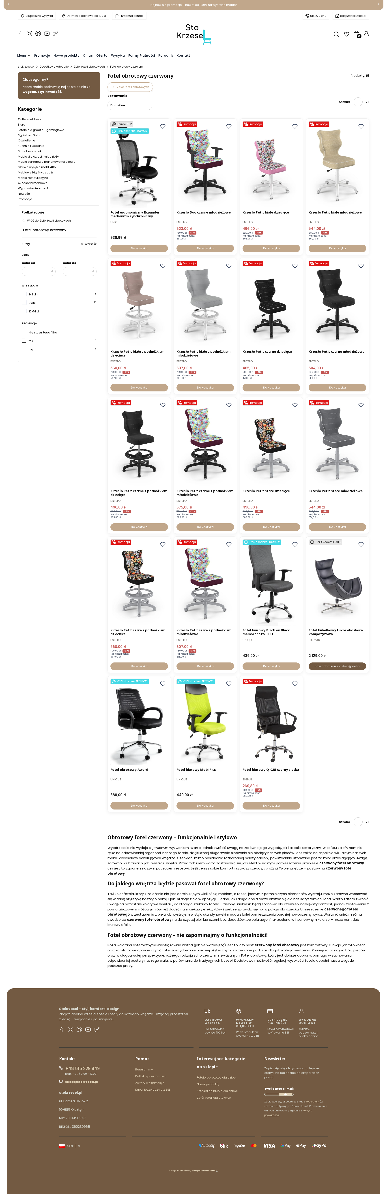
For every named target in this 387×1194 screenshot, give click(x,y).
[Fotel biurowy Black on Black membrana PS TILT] (271, 583)
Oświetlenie (26, 140)
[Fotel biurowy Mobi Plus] (205, 722)
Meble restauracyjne (33, 178)
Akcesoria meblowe (32, 183)
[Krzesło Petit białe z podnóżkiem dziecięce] (139, 304)
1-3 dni (33, 294)
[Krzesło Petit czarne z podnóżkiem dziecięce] (139, 443)
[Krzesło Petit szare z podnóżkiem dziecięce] (139, 583)
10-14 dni (35, 311)
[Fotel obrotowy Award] (139, 722)
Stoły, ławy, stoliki (30, 151)
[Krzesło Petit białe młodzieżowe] (337, 165)
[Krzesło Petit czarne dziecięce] (271, 304)
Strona (344, 102)
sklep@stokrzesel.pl (353, 16)
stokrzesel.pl (26, 66)
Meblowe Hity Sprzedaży (36, 172)
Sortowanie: (118, 96)
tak (31, 341)
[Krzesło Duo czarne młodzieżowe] (205, 165)
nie (31, 349)
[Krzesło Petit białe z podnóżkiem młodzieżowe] (205, 304)
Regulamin (312, 1101)
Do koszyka (139, 248)
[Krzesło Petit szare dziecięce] (271, 443)
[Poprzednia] (8, 5)
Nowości (24, 194)
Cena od (28, 263)
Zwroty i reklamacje (149, 1083)
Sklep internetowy (192, 1170)
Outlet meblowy (29, 119)
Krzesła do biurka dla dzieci (217, 1091)
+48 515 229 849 (82, 1069)
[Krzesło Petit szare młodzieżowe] (337, 443)
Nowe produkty (208, 1084)
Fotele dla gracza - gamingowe (41, 130)
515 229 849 (318, 16)
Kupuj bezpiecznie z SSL (152, 1089)
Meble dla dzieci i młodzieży (38, 156)
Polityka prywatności (150, 1076)
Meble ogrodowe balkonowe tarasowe (46, 162)
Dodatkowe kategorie (54, 66)
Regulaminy (144, 1069)
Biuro (21, 124)
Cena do (69, 263)
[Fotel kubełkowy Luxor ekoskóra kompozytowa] (337, 583)
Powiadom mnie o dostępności (337, 666)
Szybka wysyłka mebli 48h (37, 167)
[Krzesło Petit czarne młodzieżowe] (337, 304)
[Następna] (378, 5)
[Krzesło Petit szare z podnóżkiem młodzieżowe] (205, 583)
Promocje (25, 199)
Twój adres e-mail (279, 1089)
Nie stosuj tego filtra (43, 332)
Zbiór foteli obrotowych (89, 66)
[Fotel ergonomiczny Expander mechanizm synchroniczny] (139, 165)
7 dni (32, 303)
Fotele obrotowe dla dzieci (216, 1077)
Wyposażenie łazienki (33, 188)
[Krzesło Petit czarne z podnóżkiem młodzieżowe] (205, 443)
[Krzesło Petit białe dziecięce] (271, 165)
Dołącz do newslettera (285, 1094)
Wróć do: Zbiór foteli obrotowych (49, 220)
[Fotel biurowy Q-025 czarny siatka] (271, 722)
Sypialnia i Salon (29, 135)
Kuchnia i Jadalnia (31, 146)
